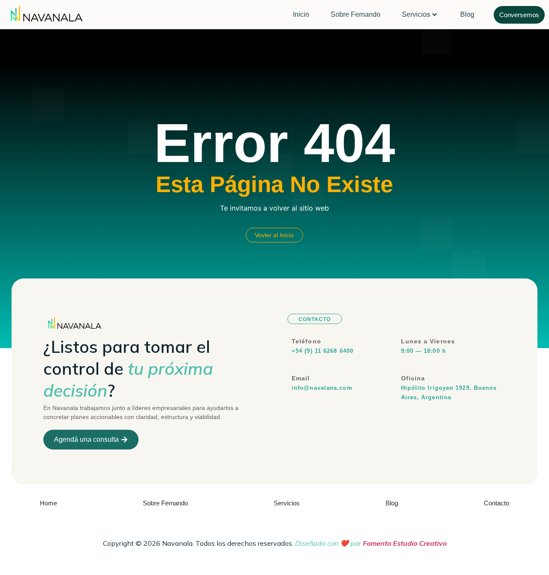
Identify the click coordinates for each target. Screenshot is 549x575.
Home (48, 503)
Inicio (301, 14)
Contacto (496, 503)
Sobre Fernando (355, 14)
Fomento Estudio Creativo (404, 543)
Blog (467, 14)
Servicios (416, 14)
